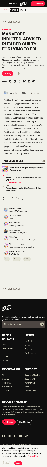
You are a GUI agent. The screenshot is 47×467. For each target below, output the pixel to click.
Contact (5, 391)
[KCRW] (6, 310)
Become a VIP (30, 379)
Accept (18, 463)
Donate (39, 4)
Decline (6, 463)
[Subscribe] (42, 324)
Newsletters (7, 387)
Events (5, 360)
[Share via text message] (29, 81)
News (7, 259)
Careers (5, 379)
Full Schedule (30, 353)
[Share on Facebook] (15, 81)
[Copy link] (10, 81)
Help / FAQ (6, 383)
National (16, 259)
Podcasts (28, 349)
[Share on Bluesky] (24, 81)
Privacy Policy (33, 456)
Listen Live (12, 3)
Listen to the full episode (14, 198)
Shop (27, 387)
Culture (5, 356)
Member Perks (30, 391)
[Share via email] (33, 81)
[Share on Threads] (19, 81)
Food (4, 352)
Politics (27, 259)
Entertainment (8, 348)
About (4, 375)
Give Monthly (24, 422)
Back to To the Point (12, 22)
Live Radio (29, 341)
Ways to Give (30, 383)
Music (27, 345)
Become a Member (32, 375)
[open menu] (4, 4)
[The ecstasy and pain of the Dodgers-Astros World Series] (3, 186)
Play (9, 74)
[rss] (18, 74)
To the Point (6, 29)
